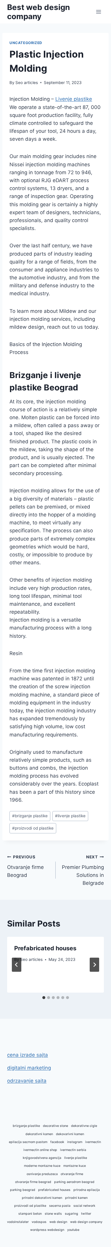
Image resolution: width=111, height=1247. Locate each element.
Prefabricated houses (45, 948)
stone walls (53, 1214)
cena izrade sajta (27, 1055)
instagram (74, 1142)
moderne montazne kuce (42, 1166)
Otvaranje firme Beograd (25, 866)
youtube (73, 1230)
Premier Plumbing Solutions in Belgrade (83, 870)
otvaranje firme (72, 1174)
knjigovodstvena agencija (42, 1158)
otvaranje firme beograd (33, 1182)
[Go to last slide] (16, 965)
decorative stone (55, 1126)
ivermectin (93, 1142)
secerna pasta (59, 1206)
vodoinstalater (18, 1222)
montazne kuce (74, 1166)
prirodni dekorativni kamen (42, 1198)
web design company (86, 1222)
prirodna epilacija (86, 1190)
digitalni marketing (29, 1068)
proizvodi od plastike (33, 828)
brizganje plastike (30, 815)
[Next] (94, 965)
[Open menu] (98, 11)
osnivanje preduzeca (42, 1174)
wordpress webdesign (47, 1230)
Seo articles (26, 82)
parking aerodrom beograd (74, 1182)
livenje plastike (70, 815)
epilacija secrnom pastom (28, 1142)
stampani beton (30, 1214)
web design (58, 1222)
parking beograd (22, 1190)
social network (84, 1206)
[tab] (43, 997)
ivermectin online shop (40, 1150)
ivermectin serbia (73, 1150)
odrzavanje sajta (26, 1081)
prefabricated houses (54, 1190)
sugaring (71, 1214)
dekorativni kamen (39, 1134)
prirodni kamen (76, 1198)
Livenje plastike (73, 99)
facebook (57, 1142)
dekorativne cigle (84, 1126)
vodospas (39, 1222)
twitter (86, 1214)
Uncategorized (25, 43)
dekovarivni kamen (70, 1134)
